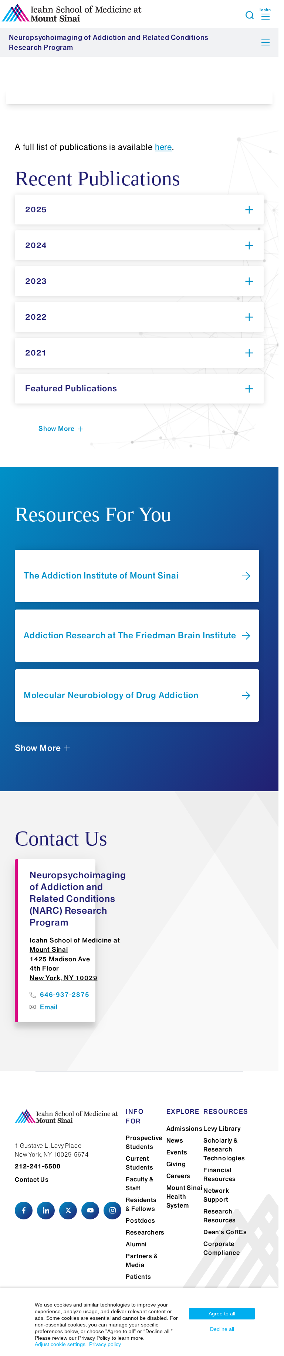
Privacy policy (105, 1344)
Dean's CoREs (225, 1232)
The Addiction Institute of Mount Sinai (101, 575)
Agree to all (222, 1313)
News (174, 1140)
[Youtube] (90, 1210)
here (163, 147)
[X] (68, 1210)
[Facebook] (24, 1210)
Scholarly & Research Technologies (224, 1149)
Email (49, 1007)
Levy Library (222, 1128)
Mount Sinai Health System (184, 1196)
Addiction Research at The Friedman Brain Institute (130, 635)
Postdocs (140, 1220)
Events (176, 1152)
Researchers (145, 1232)
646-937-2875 (64, 995)
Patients (138, 1276)
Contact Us (32, 1179)
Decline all (222, 1329)
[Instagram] (112, 1210)
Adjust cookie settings (60, 1344)
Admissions (184, 1128)
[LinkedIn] (46, 1210)
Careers (178, 1176)
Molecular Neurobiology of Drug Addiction (111, 695)
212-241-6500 (38, 1166)
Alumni (136, 1244)
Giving (176, 1164)
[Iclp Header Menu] (250, 15)
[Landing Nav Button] (265, 42)
